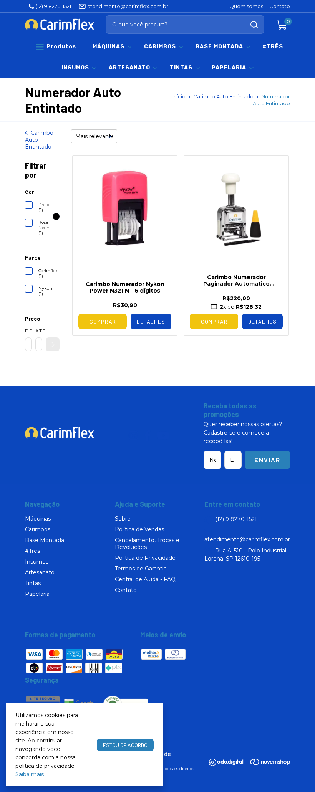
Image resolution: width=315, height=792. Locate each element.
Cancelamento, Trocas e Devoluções (147, 544)
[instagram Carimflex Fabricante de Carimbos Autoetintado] (133, 435)
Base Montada (219, 46)
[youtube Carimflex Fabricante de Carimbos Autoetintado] (163, 435)
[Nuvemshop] (270, 763)
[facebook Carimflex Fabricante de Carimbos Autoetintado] (147, 435)
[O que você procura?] (254, 24)
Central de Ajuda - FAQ (145, 579)
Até (38, 331)
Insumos (75, 67)
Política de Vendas (139, 529)
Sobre (123, 518)
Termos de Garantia (141, 568)
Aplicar (53, 344)
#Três (272, 46)
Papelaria (229, 67)
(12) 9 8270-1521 (53, 6)
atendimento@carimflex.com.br (127, 6)
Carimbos (160, 46)
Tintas (181, 67)
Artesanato (129, 67)
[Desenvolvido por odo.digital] (229, 763)
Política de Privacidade (145, 557)
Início (179, 96)
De (28, 331)
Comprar (214, 321)
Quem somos (246, 6)
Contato (279, 6)
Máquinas (108, 46)
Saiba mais (29, 774)
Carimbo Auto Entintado (223, 96)
